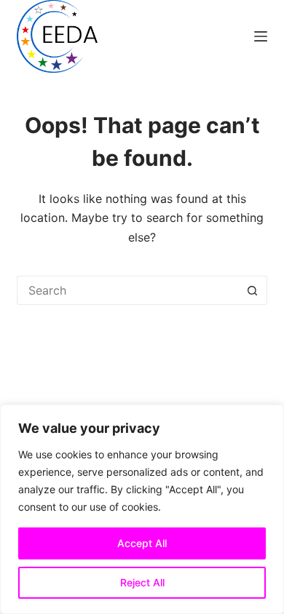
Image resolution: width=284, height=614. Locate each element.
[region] (142, 509)
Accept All (142, 543)
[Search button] (252, 290)
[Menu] (260, 36)
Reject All (142, 582)
